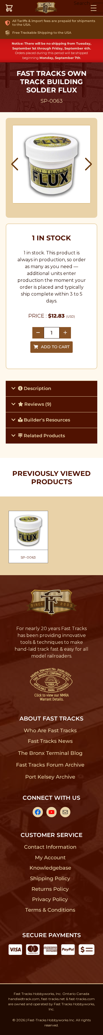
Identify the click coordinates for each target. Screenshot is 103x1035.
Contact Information (50, 847)
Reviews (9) (37, 404)
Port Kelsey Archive (50, 777)
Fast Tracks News (50, 741)
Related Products (44, 435)
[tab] (51, 388)
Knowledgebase (50, 868)
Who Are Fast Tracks (50, 730)
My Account (50, 857)
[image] (51, 164)
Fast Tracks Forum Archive (50, 765)
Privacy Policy (50, 899)
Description (37, 388)
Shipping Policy (50, 878)
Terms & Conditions (50, 910)
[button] (15, 164)
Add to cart (55, 346)
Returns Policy (50, 889)
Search (82, 3)
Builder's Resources (46, 420)
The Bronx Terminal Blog (50, 753)
